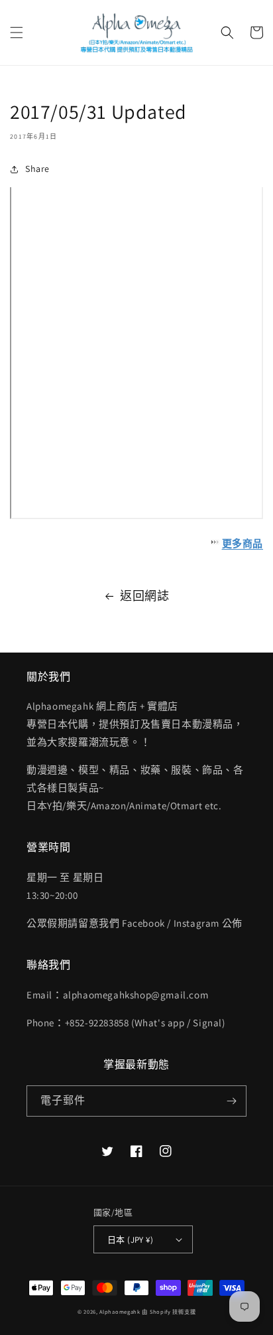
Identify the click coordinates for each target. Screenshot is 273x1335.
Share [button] (37, 169)
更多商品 (242, 543)
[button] (16, 32)
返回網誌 (144, 595)
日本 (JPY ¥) (130, 1239)
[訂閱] (231, 1101)
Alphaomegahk (119, 1311)
